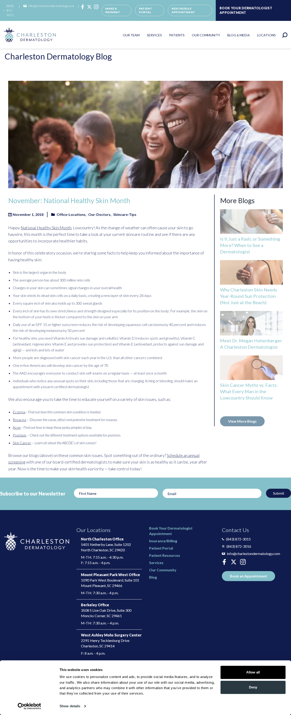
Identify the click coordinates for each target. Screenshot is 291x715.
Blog (153, 577)
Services (154, 35)
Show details (70, 706)
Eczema (19, 412)
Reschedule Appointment (183, 10)
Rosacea (19, 419)
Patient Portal (145, 10)
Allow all (253, 672)
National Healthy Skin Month (46, 227)
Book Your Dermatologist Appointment (246, 10)
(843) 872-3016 (238, 546)
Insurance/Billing (163, 541)
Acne (17, 427)
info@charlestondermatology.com (51, 6)
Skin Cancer (22, 443)
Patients (177, 35)
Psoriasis (19, 435)
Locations (266, 35)
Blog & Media (238, 35)
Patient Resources (164, 555)
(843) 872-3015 (10, 10)
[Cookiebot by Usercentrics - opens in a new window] (29, 706)
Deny (253, 687)
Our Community (206, 35)
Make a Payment (112, 10)
